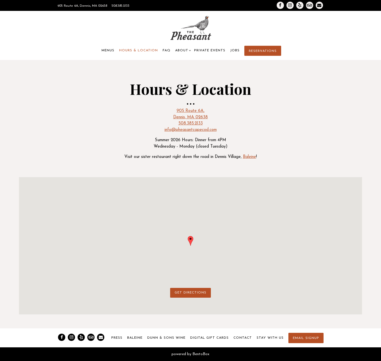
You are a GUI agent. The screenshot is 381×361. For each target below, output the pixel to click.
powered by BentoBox (190, 354)
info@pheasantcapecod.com (191, 130)
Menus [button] (108, 50)
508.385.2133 (120, 6)
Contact (242, 338)
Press (116, 338)
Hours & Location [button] (138, 50)
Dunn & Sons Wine (166, 338)
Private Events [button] (209, 50)
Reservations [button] (263, 51)
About (182, 50)
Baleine (249, 157)
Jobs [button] (235, 50)
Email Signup (306, 338)
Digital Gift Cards (209, 338)
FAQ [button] (166, 50)
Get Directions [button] (190, 292)
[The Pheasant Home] (190, 28)
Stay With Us (270, 338)
